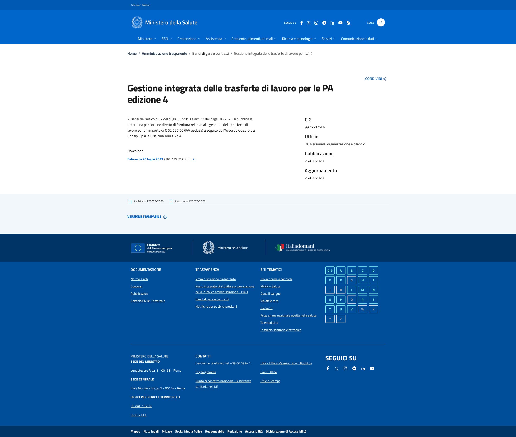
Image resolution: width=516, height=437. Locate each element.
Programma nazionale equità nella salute (288, 315)
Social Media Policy (188, 431)
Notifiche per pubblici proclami (216, 306)
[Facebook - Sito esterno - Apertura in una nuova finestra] (300, 22)
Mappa (135, 431)
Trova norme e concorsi (276, 279)
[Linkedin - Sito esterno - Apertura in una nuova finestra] (331, 22)
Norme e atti (139, 279)
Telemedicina (269, 322)
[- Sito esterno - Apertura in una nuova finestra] (372, 368)
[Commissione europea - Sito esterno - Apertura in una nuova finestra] (152, 248)
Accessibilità (254, 431)
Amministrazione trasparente (164, 53)
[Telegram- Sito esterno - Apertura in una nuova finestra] (323, 22)
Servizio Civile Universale (148, 300)
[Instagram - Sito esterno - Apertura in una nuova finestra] (315, 22)
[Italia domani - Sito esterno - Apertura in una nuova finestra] (305, 248)
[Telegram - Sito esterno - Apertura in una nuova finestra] (354, 368)
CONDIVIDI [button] (373, 78)
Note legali (151, 431)
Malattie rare (269, 300)
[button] (381, 22)
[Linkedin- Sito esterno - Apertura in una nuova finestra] (363, 368)
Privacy (167, 431)
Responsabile (214, 431)
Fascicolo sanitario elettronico (280, 329)
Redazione (234, 431)
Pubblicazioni (140, 293)
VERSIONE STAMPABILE (144, 216)
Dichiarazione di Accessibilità (286, 431)
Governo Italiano (140, 5)
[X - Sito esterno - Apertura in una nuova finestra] (309, 22)
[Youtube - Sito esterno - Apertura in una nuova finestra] (339, 22)
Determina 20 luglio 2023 (145, 159)
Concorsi (136, 286)
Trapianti (266, 308)
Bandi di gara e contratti (212, 299)
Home (132, 53)
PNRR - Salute (270, 286)
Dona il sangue (270, 293)
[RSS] (347, 22)
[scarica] (193, 159)
